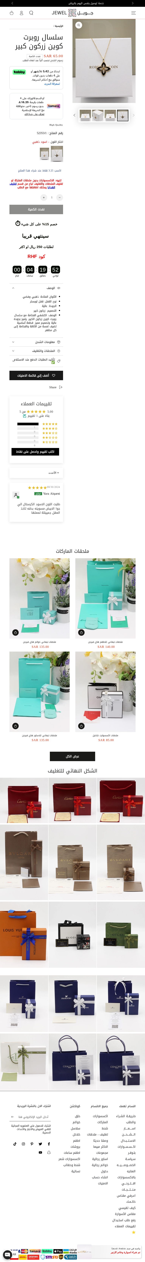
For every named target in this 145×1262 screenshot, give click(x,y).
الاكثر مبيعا (100, 1147)
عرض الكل (72, 756)
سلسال (18, 315)
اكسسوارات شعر (69, 1159)
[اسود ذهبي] (57, 154)
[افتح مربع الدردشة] (7, 1254)
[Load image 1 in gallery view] (122, 115)
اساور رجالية (100, 1159)
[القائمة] (133, 13)
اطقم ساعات (72, 1153)
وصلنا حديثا (100, 1141)
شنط (105, 1128)
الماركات (102, 1122)
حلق (77, 1116)
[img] (37, 488)
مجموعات (102, 1153)
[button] (31, 13)
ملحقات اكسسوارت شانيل (105, 735)
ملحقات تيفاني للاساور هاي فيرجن (39, 735)
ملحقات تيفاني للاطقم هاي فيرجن (105, 642)
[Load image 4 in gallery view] (85, 115)
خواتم (76, 1122)
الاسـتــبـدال (128, 1141)
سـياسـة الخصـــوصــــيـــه (126, 1162)
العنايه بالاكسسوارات (126, 1174)
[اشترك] (11, 1117)
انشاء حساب (100, 1177)
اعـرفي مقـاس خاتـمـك (126, 1199)
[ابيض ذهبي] (44, 154)
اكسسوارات (100, 1116)
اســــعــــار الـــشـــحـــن (129, 1131)
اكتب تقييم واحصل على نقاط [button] (35, 452)
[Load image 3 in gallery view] (97, 115)
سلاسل (75, 1128)
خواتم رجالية (100, 1165)
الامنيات (103, 1183)
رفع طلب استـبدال (124, 1220)
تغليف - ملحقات (97, 1134)
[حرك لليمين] (12, 3)
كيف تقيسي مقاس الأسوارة (125, 1211)
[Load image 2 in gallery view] (110, 115)
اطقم (76, 1141)
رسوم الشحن (56, 60)
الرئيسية (59, 26)
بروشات (75, 1147)
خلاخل (76, 1134)
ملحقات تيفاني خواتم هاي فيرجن (39, 642)
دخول (104, 1171)
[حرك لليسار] (132, 3)
